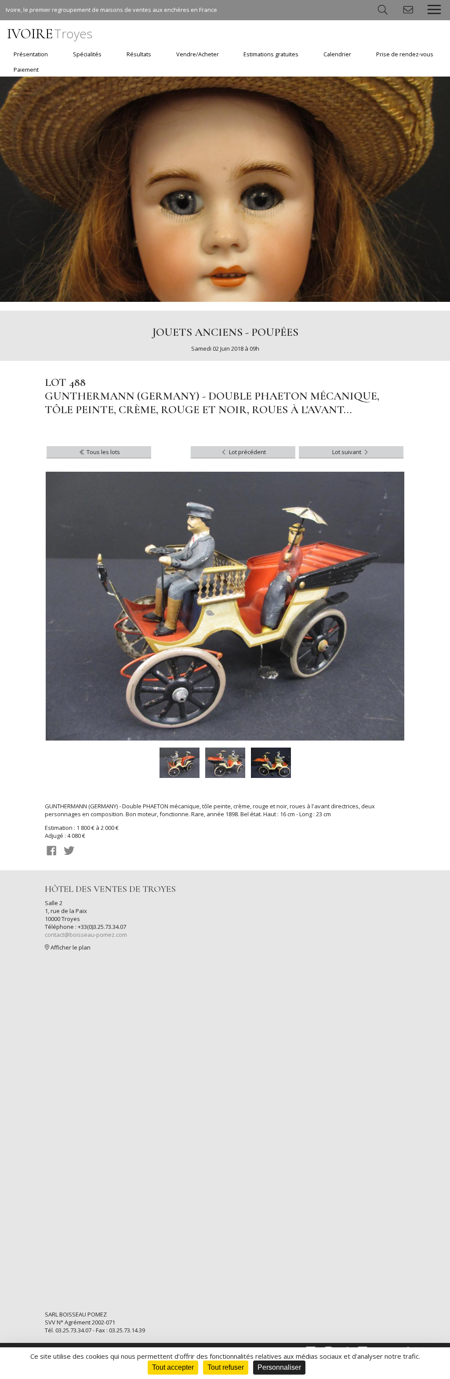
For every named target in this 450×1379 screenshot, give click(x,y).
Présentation (31, 54)
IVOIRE (49, 33)
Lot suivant (347, 452)
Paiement (26, 69)
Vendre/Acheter (197, 54)
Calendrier (337, 54)
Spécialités (87, 54)
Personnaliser (279, 1367)
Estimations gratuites (270, 54)
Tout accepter (173, 1367)
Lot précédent (247, 452)
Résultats (139, 54)
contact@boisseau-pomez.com (86, 935)
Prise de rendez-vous (404, 54)
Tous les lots (102, 452)
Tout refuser (225, 1367)
